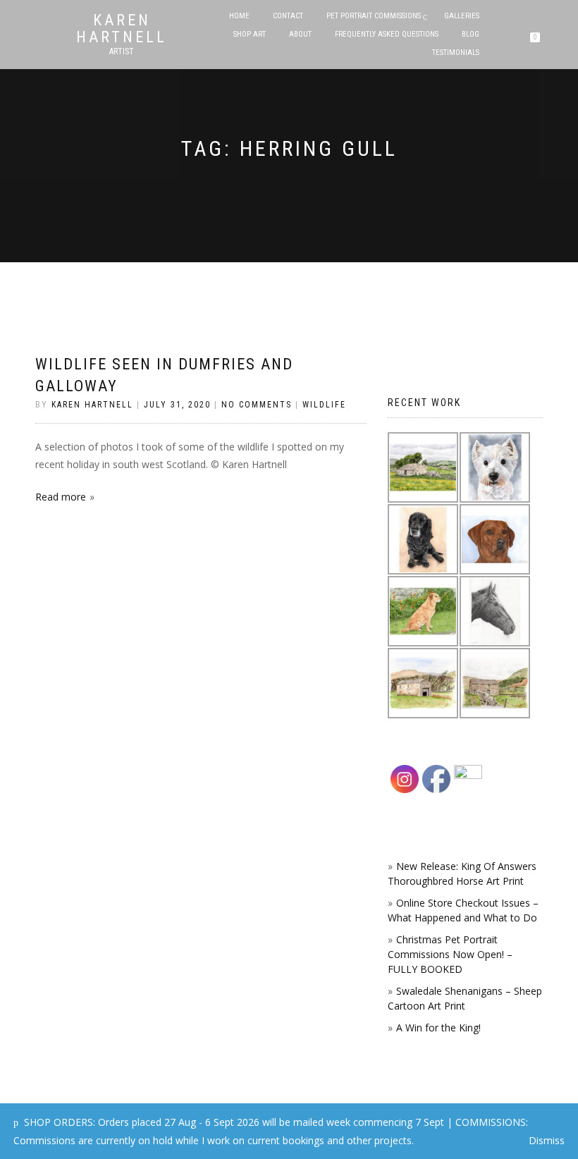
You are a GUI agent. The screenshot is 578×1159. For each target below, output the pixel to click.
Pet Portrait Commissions (373, 15)
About (300, 34)
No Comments (256, 405)
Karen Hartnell (121, 29)
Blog (470, 34)
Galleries (461, 15)
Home (239, 15)
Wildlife (324, 405)
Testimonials (455, 52)
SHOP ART (249, 34)
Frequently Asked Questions (386, 34)
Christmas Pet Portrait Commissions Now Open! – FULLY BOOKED (450, 954)
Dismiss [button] (547, 1140)
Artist (121, 51)
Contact (288, 15)
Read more (60, 496)
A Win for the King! (438, 1027)
